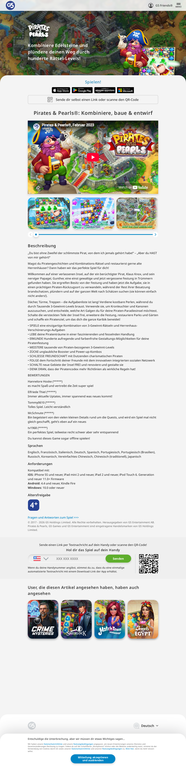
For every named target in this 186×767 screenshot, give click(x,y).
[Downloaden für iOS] (61, 90)
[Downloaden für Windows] (125, 90)
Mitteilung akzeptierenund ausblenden (93, 759)
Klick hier (130, 749)
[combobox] (38, 558)
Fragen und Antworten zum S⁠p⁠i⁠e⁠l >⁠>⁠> (53, 517)
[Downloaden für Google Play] (82, 90)
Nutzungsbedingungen (83, 744)
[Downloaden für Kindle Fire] (105, 90)
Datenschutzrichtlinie (53, 744)
